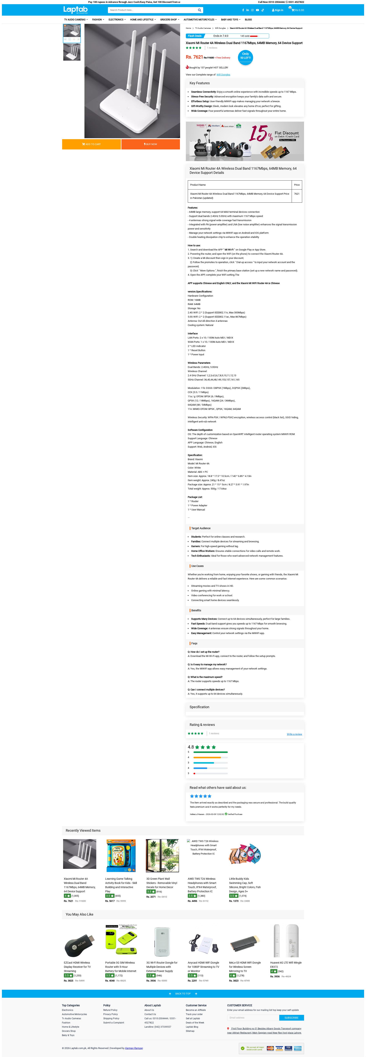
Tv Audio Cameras (71, 1018)
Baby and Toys (230, 19)
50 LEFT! (245, 57)
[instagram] (252, 10)
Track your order (194, 1014)
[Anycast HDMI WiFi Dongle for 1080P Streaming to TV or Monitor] (203, 956)
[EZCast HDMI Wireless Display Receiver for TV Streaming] (79, 956)
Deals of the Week (195, 1022)
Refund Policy (110, 1010)
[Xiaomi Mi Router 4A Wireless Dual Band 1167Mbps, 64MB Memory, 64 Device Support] (79, 872)
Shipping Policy (111, 1018)
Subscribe (292, 1017)
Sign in (278, 10)
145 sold (246, 36)
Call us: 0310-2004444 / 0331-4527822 (160, 1020)
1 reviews (212, 47)
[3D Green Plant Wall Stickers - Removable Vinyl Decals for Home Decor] (162, 872)
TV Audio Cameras (75, 19)
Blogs (248, 19)
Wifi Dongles (223, 74)
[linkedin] (247, 10)
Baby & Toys (68, 1035)
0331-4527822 (296, 2)
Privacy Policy (110, 1014)
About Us (149, 1010)
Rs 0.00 (299, 10)
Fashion (97, 19)
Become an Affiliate (196, 1010)
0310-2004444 (276, 2)
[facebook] (243, 10)
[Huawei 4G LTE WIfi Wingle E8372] (286, 956)
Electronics (116, 19)
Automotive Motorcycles (199, 19)
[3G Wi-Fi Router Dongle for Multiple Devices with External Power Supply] (162, 956)
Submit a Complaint (113, 1022)
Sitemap (190, 1031)
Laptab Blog (192, 1027)
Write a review (294, 734)
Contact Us (150, 1014)
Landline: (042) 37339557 (157, 1027)
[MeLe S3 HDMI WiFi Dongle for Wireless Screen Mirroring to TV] (245, 956)
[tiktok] (263, 10)
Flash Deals (194, 35)
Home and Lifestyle (142, 19)
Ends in (218, 35)
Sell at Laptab (193, 1018)
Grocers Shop (168, 19)
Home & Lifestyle (70, 1027)
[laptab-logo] (75, 10)
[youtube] (257, 10)
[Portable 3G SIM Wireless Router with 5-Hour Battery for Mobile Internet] (121, 956)
